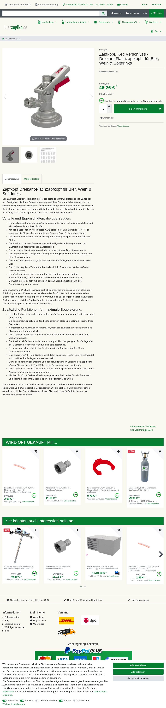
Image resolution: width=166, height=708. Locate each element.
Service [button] (155, 4)
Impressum (8, 691)
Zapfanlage (48, 22)
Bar (157, 31)
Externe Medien (49, 700)
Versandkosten (123, 126)
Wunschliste (108, 118)
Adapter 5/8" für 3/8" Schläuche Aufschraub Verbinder (58, 489)
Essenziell (13, 700)
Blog (7, 630)
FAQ (7, 620)
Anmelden (38, 617)
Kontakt (124, 4)
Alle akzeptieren (138, 665)
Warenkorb (38, 624)
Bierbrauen (105, 22)
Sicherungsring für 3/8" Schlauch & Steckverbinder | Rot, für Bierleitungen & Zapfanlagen (103, 490)
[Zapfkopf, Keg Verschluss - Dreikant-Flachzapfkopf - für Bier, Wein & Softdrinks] (10, 155)
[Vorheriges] (5, 96)
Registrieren (39, 620)
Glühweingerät (130, 22)
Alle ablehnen (138, 672)
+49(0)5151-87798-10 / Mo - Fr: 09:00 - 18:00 (89, 4)
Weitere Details (31, 179)
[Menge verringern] (109, 111)
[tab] (11, 179)
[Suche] (103, 13)
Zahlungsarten (12, 617)
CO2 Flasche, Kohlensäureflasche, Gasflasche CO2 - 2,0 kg (142, 489)
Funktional (84, 700)
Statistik (29, 700)
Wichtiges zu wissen (15, 627)
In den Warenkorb (138, 108)
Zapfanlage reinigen (76, 22)
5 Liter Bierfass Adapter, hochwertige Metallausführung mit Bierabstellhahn (18, 567)
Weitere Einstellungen (13, 704)
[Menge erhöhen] (109, 106)
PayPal (67, 700)
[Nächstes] (91, 96)
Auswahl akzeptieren (138, 678)
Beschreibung (12, 179)
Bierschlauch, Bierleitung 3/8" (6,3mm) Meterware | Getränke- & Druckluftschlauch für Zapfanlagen (19, 490)
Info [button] (143, 4)
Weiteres (154, 22)
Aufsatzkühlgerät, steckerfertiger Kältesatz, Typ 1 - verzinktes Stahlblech (102, 567)
